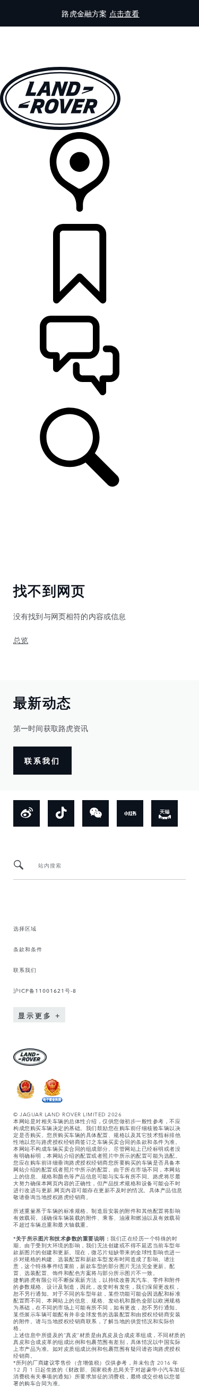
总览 (20, 640)
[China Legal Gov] (25, 1100)
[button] (99, 32)
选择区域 (25, 928)
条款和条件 (27, 948)
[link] (99, 178)
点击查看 (124, 13)
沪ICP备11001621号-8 (44, 990)
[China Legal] (52, 1100)
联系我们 (25, 969)
